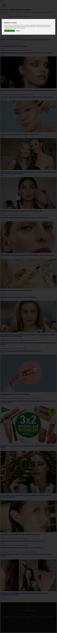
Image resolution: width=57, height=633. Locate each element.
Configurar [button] (18, 30)
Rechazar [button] (12, 30)
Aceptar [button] (6, 30)
